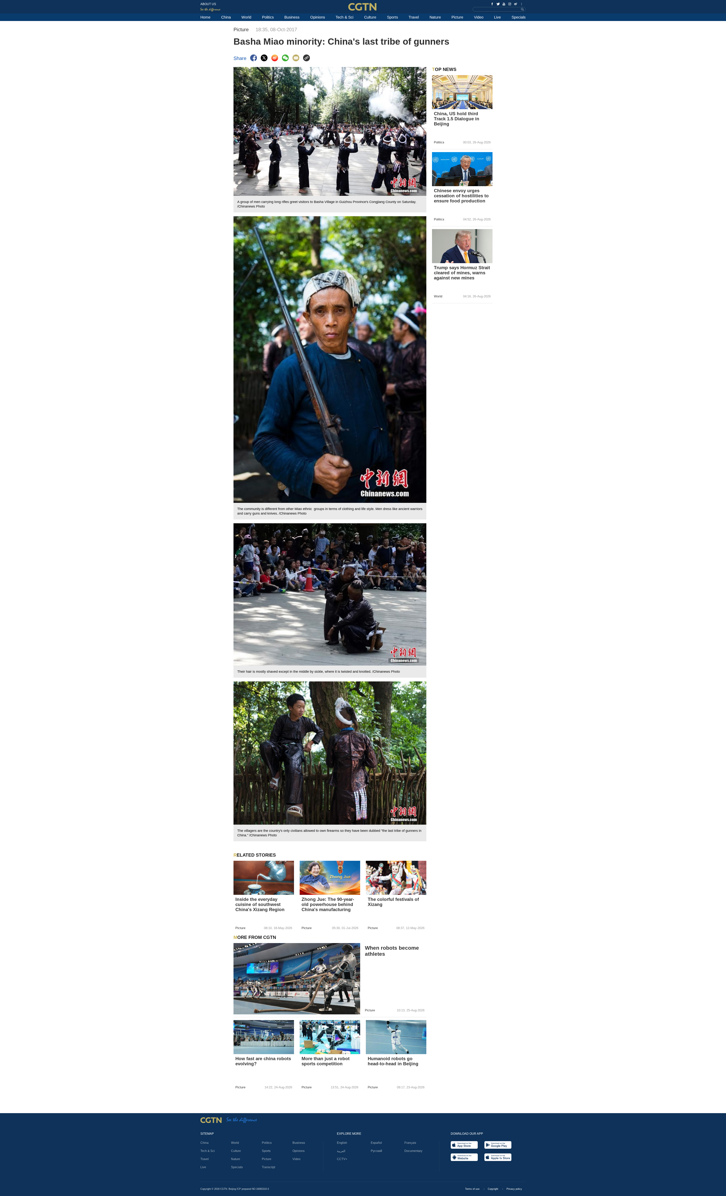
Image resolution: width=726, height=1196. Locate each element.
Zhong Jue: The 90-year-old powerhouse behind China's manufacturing (328, 904)
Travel (414, 17)
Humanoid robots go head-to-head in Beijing (393, 1061)
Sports (392, 17)
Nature (435, 17)
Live (497, 17)
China (226, 17)
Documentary (413, 1150)
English (342, 1142)
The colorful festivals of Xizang (393, 902)
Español (376, 1142)
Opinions (317, 17)
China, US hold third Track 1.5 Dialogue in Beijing (456, 118)
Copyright (493, 1188)
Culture (370, 17)
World (246, 17)
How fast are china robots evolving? (263, 1061)
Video (478, 17)
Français (410, 1142)
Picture (457, 17)
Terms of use (472, 1188)
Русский (376, 1150)
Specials (519, 17)
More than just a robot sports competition (326, 1061)
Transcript (268, 1167)
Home (205, 17)
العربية (341, 1151)
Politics (268, 17)
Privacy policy (514, 1188)
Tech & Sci (344, 17)
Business (291, 17)
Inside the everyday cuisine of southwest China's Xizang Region (260, 904)
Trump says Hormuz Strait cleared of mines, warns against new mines (462, 272)
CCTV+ (342, 1159)
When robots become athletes (392, 951)
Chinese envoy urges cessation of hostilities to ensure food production (461, 195)
